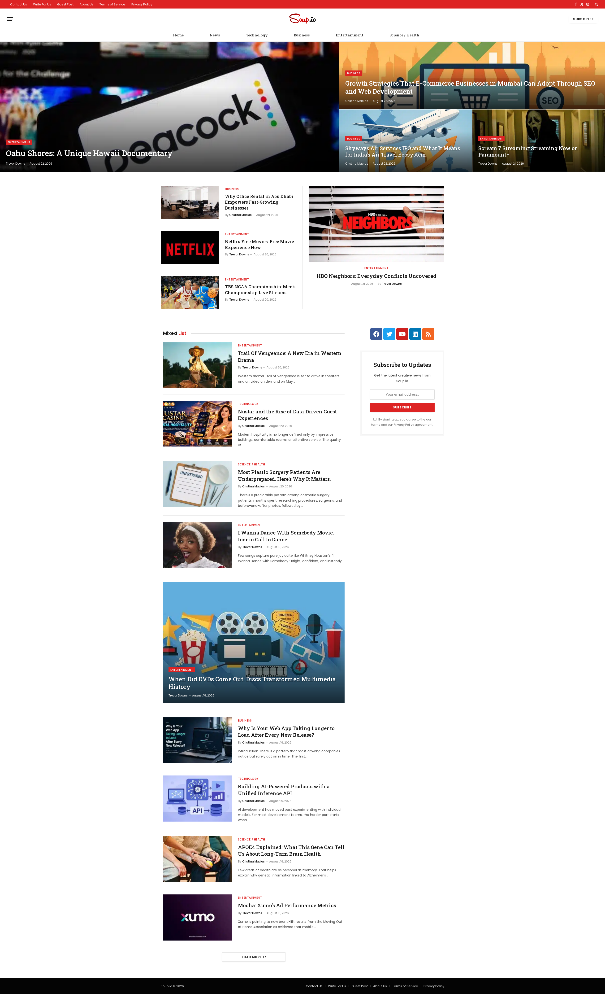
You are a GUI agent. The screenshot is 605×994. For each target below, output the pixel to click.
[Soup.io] (302, 19)
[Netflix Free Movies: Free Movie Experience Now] (190, 247)
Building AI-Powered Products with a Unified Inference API (284, 790)
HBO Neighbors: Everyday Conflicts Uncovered (376, 275)
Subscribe (583, 19)
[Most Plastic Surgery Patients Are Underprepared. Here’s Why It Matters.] (197, 484)
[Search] (596, 4)
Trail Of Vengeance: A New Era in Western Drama (289, 356)
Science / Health (404, 35)
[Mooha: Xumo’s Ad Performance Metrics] (197, 917)
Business (302, 35)
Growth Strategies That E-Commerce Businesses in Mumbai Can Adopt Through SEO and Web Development (470, 87)
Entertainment (349, 35)
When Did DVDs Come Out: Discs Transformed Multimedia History (252, 683)
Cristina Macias (356, 101)
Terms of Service (112, 4)
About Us (86, 4)
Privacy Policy (141, 4)
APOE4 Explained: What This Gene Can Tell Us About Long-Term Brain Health (291, 850)
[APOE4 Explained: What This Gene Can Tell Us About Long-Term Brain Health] (197, 859)
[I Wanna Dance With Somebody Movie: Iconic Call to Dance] (197, 545)
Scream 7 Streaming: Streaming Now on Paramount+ (528, 151)
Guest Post (65, 4)
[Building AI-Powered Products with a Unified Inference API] (197, 798)
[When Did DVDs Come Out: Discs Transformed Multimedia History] (254, 642)
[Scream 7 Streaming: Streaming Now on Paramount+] (538, 140)
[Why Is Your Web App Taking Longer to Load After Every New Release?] (197, 740)
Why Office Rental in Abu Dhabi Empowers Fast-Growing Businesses (259, 202)
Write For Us (42, 4)
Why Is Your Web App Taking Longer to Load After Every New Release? (286, 731)
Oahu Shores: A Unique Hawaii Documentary (89, 153)
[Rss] (428, 334)
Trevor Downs (15, 164)
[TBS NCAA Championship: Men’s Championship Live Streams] (190, 292)
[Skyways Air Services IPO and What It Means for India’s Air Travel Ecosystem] (405, 140)
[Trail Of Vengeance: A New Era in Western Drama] (197, 365)
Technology (257, 35)
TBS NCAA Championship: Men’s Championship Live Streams (260, 289)
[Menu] (10, 19)
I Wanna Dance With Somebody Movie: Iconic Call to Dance (286, 536)
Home (178, 35)
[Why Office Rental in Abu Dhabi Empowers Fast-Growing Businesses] (190, 202)
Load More (252, 957)
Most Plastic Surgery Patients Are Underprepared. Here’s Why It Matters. (284, 475)
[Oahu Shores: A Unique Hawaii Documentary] (169, 107)
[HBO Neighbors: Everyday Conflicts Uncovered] (376, 224)
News (215, 35)
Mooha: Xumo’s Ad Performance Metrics (287, 905)
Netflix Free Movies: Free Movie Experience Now (259, 244)
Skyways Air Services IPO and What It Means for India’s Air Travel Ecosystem (402, 151)
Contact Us (18, 4)
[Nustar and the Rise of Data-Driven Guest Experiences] (197, 424)
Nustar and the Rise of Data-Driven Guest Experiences (287, 415)
